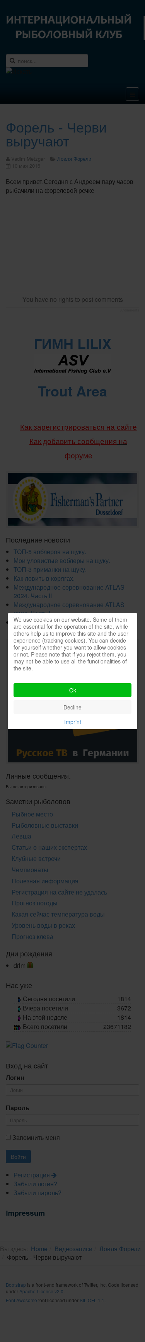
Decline (72, 707)
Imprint (72, 722)
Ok (72, 690)
